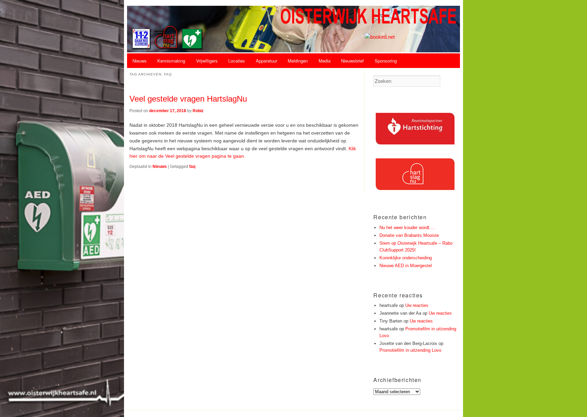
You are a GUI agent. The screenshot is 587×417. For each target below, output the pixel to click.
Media (325, 60)
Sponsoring (386, 60)
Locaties (236, 60)
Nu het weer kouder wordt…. (407, 227)
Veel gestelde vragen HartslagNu (188, 98)
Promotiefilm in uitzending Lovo (410, 350)
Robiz (198, 110)
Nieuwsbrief (352, 60)
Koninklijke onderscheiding (405, 257)
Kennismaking (171, 60)
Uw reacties (416, 305)
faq (192, 166)
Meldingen (298, 60)
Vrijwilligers (207, 60)
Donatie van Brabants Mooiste (409, 235)
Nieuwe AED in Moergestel (405, 265)
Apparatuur (266, 60)
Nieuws (139, 60)
